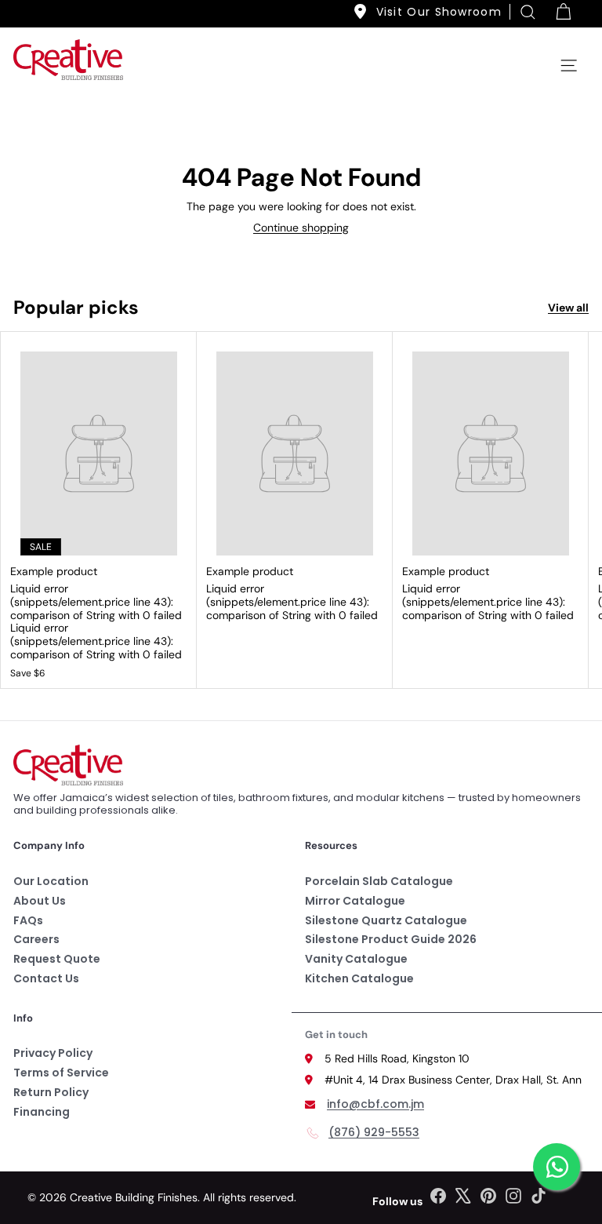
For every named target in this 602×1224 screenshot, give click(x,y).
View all (568, 308)
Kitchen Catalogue (359, 978)
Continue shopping (301, 227)
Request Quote (56, 959)
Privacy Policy (52, 1053)
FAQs (28, 920)
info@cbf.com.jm (375, 1104)
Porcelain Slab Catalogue (379, 881)
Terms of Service (61, 1072)
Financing (41, 1112)
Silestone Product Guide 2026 (391, 939)
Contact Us (46, 978)
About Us (39, 901)
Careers (36, 939)
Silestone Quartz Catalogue (386, 920)
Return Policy (51, 1092)
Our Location (51, 881)
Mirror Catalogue (355, 901)
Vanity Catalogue (356, 959)
